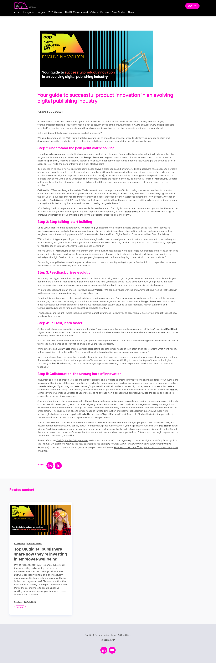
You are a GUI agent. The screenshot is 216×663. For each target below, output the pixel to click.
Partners (104, 12)
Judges (41, 12)
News (131, 12)
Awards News (34, 544)
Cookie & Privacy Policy (97, 635)
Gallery (94, 12)
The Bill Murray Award (76, 12)
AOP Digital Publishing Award (81, 138)
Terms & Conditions (121, 635)
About (17, 12)
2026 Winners (54, 12)
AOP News (19, 544)
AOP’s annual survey (144, 125)
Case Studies (118, 12)
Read (20, 608)
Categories (29, 12)
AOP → (192, 6)
